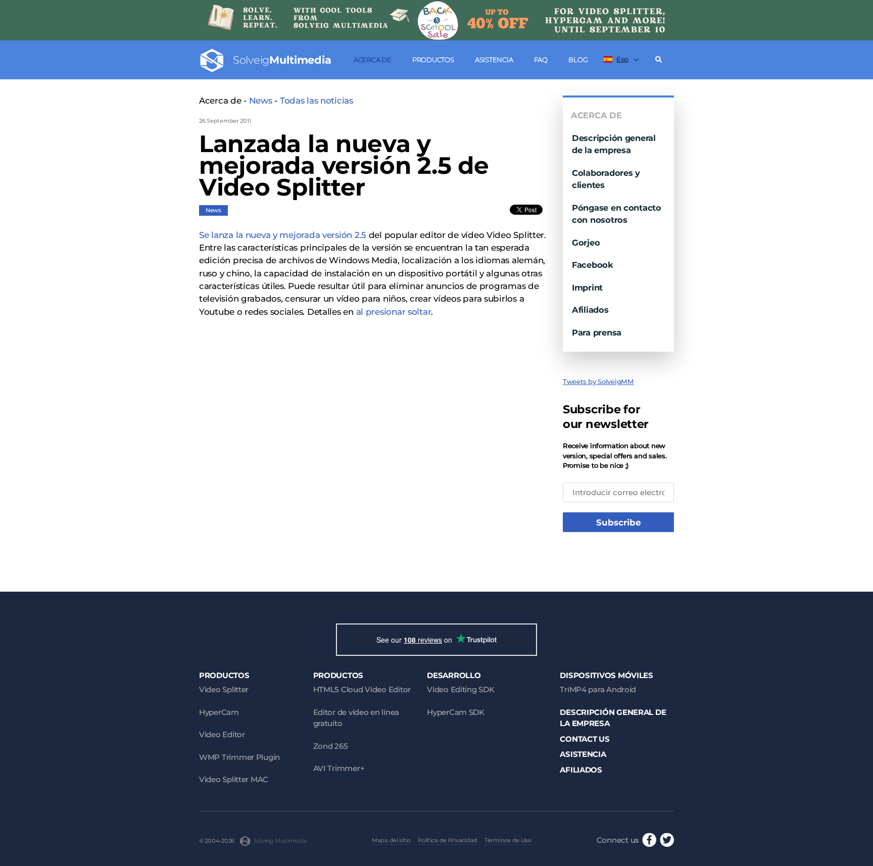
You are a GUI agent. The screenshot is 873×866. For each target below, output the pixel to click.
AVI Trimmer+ (339, 768)
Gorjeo (586, 242)
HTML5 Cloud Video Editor (362, 689)
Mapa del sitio (391, 840)
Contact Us (584, 739)
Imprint (587, 287)
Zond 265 (330, 746)
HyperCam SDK (455, 712)
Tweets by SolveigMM (598, 381)
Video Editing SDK (460, 689)
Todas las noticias (316, 100)
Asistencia (494, 60)
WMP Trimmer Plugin (239, 757)
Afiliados (590, 310)
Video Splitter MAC (233, 779)
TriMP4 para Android (598, 689)
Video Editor (222, 734)
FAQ (541, 60)
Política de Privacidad (447, 840)
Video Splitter (224, 689)
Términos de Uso (507, 840)
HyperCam (219, 712)
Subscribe (618, 522)
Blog (578, 60)
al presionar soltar (393, 312)
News (260, 100)
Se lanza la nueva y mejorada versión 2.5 (282, 235)
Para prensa (596, 332)
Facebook (592, 265)
